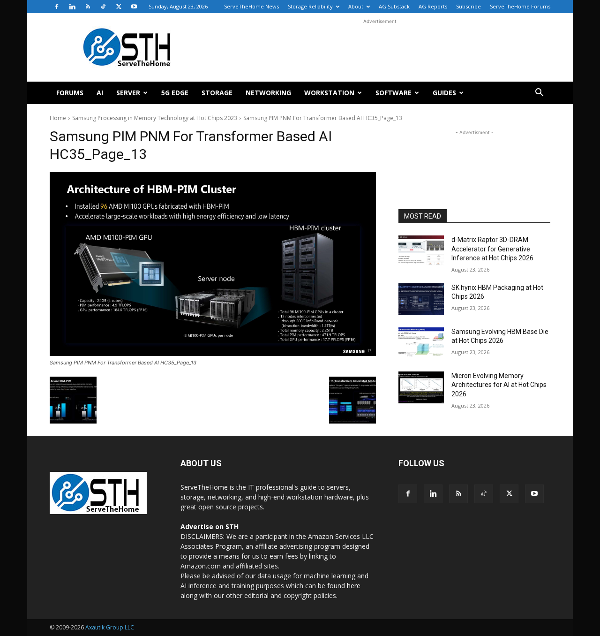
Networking (268, 92)
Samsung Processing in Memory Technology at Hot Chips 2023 (154, 118)
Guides (444, 92)
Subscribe (468, 6)
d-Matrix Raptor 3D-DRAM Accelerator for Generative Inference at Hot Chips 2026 (492, 249)
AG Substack (394, 6)
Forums (69, 92)
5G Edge (174, 92)
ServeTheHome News (251, 6)
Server (128, 92)
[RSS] (88, 6)
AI (100, 92)
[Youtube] (134, 6)
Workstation (329, 92)
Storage (217, 92)
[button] (539, 93)
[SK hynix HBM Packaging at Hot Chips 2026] (421, 299)
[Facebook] (57, 6)
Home (58, 118)
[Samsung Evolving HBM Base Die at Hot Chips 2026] (421, 343)
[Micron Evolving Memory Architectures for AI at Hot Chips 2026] (421, 387)
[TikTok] (103, 6)
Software (393, 92)
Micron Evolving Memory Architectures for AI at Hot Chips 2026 (499, 385)
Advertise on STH (209, 526)
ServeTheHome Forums (520, 6)
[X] (119, 6)
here (353, 585)
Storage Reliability (310, 6)
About (355, 6)
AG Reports (433, 6)
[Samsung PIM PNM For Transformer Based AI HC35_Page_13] (213, 264)
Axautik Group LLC (109, 627)
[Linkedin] (72, 6)
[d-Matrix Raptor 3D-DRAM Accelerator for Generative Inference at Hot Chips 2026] (421, 251)
